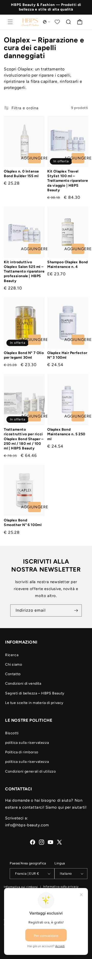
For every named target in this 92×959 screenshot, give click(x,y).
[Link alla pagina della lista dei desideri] (57, 21)
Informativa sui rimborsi (21, 887)
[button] (10, 22)
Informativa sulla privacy (61, 886)
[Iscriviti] (76, 610)
